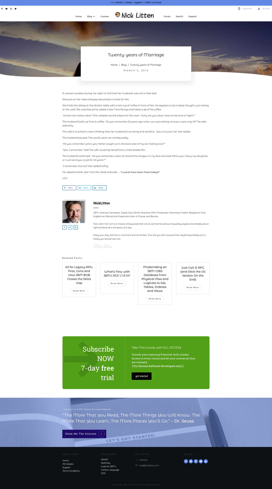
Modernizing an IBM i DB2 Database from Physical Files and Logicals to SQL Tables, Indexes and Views (155, 279)
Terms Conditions (70, 471)
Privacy (66, 474)
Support (66, 467)
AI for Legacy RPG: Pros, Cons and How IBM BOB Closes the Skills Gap (79, 275)
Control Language (110, 470)
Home (65, 460)
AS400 (104, 459)
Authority (105, 463)
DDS (103, 473)
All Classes (67, 464)
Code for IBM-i (108, 466)
